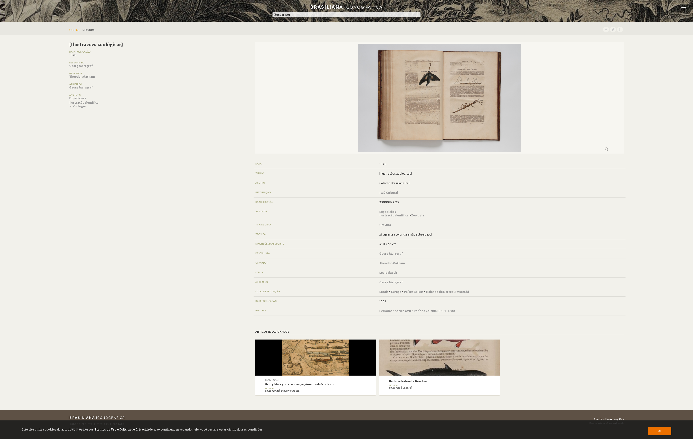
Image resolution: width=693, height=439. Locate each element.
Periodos (385, 311)
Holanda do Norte (439, 292)
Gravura (385, 225)
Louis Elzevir (388, 272)
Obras (74, 30)
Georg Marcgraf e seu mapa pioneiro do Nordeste (299, 384)
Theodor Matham (82, 76)
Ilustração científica (84, 102)
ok (659, 431)
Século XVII (403, 311)
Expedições (77, 98)
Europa (396, 292)
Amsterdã (461, 292)
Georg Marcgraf (81, 66)
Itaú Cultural (388, 192)
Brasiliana (346, 7)
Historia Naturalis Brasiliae (408, 381)
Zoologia (79, 106)
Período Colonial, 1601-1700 (434, 311)
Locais (383, 292)
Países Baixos (413, 292)
